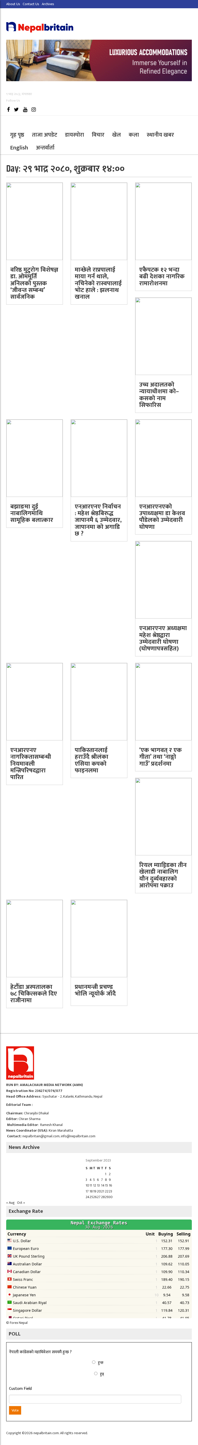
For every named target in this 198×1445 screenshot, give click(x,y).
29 (107, 1197)
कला (134, 135)
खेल (116, 135)
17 (87, 1191)
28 (103, 1197)
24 (87, 1197)
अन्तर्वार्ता (45, 148)
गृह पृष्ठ (17, 135)
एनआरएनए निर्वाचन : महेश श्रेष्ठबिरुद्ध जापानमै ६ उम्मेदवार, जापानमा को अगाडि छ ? (98, 520)
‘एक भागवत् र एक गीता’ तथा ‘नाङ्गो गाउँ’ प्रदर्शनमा (160, 757)
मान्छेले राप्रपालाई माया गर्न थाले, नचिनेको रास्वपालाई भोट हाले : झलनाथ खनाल (98, 283)
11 (90, 1185)
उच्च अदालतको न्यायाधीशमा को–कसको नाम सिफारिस (159, 395)
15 (106, 1185)
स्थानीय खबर (160, 135)
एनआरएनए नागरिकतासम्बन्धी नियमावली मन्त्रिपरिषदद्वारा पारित (30, 764)
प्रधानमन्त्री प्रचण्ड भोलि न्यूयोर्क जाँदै (95, 990)
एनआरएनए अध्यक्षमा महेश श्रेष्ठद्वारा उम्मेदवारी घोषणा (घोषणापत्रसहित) (163, 638)
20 (99, 1191)
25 (91, 1197)
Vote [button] (15, 1410)
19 (94, 1191)
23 (110, 1191)
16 (110, 1185)
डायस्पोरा (74, 135)
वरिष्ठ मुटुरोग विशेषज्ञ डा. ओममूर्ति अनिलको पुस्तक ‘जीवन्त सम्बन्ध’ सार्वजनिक (34, 283)
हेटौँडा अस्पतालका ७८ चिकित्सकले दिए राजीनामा (33, 994)
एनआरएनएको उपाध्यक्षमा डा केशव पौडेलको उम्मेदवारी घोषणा (162, 517)
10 (87, 1185)
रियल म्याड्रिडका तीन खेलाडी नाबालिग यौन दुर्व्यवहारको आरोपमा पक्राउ (163, 875)
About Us (13, 4)
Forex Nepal (19, 1323)
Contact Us (31, 4)
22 (107, 1191)
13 (98, 1185)
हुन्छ (100, 1363)
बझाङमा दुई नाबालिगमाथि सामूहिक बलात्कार (31, 513)
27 (99, 1197)
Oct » (21, 1203)
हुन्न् (102, 1374)
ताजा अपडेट (44, 135)
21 (102, 1191)
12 (94, 1185)
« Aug (10, 1203)
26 (95, 1197)
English (19, 148)
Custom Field (20, 1388)
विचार (98, 135)
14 (103, 1185)
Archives (48, 4)
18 (91, 1191)
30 (111, 1197)
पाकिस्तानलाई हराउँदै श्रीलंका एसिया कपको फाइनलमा (91, 760)
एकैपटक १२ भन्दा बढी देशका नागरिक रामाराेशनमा (162, 277)
